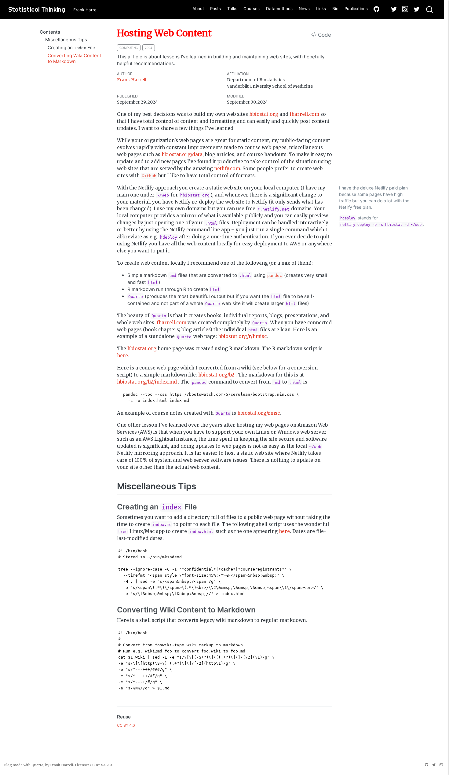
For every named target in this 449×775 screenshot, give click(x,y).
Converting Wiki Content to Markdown (74, 58)
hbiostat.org (263, 114)
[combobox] (430, 9)
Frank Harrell (131, 80)
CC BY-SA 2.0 (101, 765)
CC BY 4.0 (126, 725)
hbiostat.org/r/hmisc (242, 336)
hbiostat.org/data (182, 154)
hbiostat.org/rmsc (258, 413)
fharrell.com (304, 114)
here (122, 355)
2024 (148, 48)
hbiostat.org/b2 (216, 375)
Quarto (37, 765)
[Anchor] (202, 485)
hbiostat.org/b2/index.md (147, 382)
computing (128, 48)
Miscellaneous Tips (66, 39)
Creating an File (71, 47)
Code (323, 35)
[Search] (429, 9)
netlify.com (227, 168)
